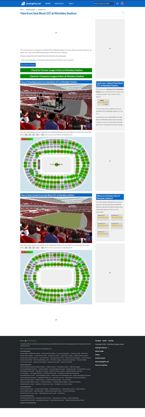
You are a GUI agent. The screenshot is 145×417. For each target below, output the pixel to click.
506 (77, 145)
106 (73, 153)
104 (68, 152)
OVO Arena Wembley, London (41, 360)
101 (58, 151)
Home (21, 9)
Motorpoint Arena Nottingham (73, 357)
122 (58, 177)
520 (80, 182)
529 (47, 186)
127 (42, 177)
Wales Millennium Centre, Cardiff (47, 393)
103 (65, 151)
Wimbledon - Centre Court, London (44, 384)
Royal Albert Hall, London (42, 400)
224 (65, 182)
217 (81, 173)
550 (47, 142)
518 (83, 177)
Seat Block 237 (42, 9)
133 (34, 166)
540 (25, 163)
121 (62, 177)
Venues (97, 354)
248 (41, 148)
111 (77, 163)
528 (51, 187)
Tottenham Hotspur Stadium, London (29, 382)
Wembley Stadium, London (27, 384)
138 (37, 153)
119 (68, 177)
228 (51, 182)
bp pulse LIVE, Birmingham (48, 353)
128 (40, 176)
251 (51, 147)
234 (34, 177)
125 (48, 177)
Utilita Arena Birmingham (39, 362)
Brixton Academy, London (27, 389)
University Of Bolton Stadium (60, 382)
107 (76, 153)
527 (55, 187)
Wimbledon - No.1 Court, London (63, 384)
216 (82, 171)
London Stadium (24, 373)
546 (34, 146)
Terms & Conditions (101, 365)
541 (27, 160)
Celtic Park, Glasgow (74, 367)
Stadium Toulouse (40, 379)
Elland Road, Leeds (71, 369)
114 (77, 171)
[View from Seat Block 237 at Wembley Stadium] (123, 13)
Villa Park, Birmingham (75, 382)
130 (37, 286)
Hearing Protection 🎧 (102, 347)
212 (83, 160)
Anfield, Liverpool (51, 367)
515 (86, 169)
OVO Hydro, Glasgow (55, 360)
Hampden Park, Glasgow (42, 371)
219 (79, 177)
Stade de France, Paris (58, 377)
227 (55, 182)
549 (43, 143)
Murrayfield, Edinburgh (36, 373)
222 (72, 181)
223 (69, 181)
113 (77, 169)
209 (80, 153)
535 (30, 177)
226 (58, 182)
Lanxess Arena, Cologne (67, 355)
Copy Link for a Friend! (28, 65)
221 (74, 180)
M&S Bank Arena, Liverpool (81, 355)
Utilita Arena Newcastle (53, 362)
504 (70, 143)
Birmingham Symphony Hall (27, 398)
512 (86, 160)
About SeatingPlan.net (102, 361)
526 (58, 187)
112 (77, 166)
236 (30, 135)
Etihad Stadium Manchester (27, 371)
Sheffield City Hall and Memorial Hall (74, 400)
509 (83, 151)
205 (72, 148)
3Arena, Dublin (24, 353)
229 (48, 182)
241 (30, 160)
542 (27, 156)
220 (77, 179)
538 (27, 169)
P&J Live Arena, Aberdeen (69, 360)
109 (77, 157)
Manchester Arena (44, 357)
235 (33, 175)
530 (43, 186)
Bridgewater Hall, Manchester (43, 398)
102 (62, 151)
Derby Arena (84, 353)
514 (88, 166)
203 (65, 147)
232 (39, 180)
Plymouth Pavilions (82, 360)
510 (84, 154)
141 (45, 152)
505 (73, 144)
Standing (56, 164)
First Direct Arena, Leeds (40, 355)
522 (73, 185)
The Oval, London (66, 379)
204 (69, 147)
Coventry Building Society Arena (28, 369)
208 (79, 151)
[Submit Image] (117, 3)
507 (80, 146)
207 (77, 150)
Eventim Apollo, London (68, 389)
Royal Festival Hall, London (57, 400)
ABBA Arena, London (34, 353)
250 (48, 147)
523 (70, 186)
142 (48, 151)
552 (55, 142)
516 (86, 172)
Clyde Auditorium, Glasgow (59, 398)
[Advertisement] (56, 33)
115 (76, 173)
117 (73, 176)
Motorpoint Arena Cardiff (57, 357)
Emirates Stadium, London (84, 369)
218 (80, 175)
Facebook (98, 340)
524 (66, 186)
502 (62, 142)
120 (65, 177)
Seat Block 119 (115, 215)
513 (88, 163)
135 (35, 160)
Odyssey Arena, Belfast (26, 360)
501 (58, 142)
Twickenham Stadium (46, 382)
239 (29, 166)
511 (86, 156)
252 (55, 147)
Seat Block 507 (101, 215)
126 (45, 177)
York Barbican (61, 393)
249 (44, 147)
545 (31, 149)
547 (37, 145)
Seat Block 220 (115, 223)
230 (44, 181)
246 (36, 150)
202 (62, 147)
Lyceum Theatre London (26, 391)
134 (34, 163)
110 (77, 160)
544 (30, 151)
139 (40, 153)
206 (74, 148)
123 (55, 177)
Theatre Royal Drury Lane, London (29, 393)
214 (84, 166)
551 (51, 142)
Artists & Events (100, 358)
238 (26, 135)
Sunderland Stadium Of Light (53, 379)
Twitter (104, 340)
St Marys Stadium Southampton (28, 377)
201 (58, 147)
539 (25, 166)
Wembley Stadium (30, 9)
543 (29, 154)
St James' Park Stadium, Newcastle (81, 375)
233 (36, 179)
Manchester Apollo (39, 391)
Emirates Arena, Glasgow (26, 355)
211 (82, 157)
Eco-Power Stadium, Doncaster (57, 369)
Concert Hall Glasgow (73, 398)
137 (37, 156)
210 (81, 155)
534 (31, 180)
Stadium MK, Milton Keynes (27, 379)
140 (42, 152)
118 (71, 177)
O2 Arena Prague (86, 357)
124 (52, 177)
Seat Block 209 (101, 223)
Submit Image (99, 351)
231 (41, 181)
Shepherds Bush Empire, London (53, 391)
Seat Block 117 (101, 232)
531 (40, 185)
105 (71, 152)
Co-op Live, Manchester (63, 353)
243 (32, 155)
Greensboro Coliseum (53, 355)
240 (29, 163)
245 (34, 151)
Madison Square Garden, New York (29, 357)
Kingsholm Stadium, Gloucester (74, 371)
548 (40, 143)
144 (55, 151)
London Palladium (80, 389)
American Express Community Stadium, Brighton (32, 367)
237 (31, 171)
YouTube (110, 340)
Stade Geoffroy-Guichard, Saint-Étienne (75, 377)
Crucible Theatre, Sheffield (42, 389)
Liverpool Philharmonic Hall (27, 400)
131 (36, 171)
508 (82, 149)
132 (37, 135)
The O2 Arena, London (26, 362)
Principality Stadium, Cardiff (27, 375)
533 (34, 182)
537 (33, 135)
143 (52, 151)
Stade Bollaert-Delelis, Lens (44, 377)
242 (31, 158)
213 (84, 163)
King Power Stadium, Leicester (57, 371)
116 (76, 175)
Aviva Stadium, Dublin (62, 367)
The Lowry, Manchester (69, 391)
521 (77, 184)
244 (33, 153)
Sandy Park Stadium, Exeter (43, 375)
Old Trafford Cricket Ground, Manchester (68, 373)
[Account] (122, 3)
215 (83, 169)
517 (84, 175)
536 (42, 135)
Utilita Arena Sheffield (66, 362)
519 (82, 180)
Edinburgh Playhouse (55, 389)
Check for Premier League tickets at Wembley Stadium (57, 70)
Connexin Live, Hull (75, 353)
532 (37, 184)
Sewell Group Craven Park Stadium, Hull (61, 375)
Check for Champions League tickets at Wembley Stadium (57, 76)
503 (66, 142)
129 (37, 175)
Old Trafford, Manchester (50, 373)
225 (62, 182)
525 (62, 187)
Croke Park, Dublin (43, 369)
